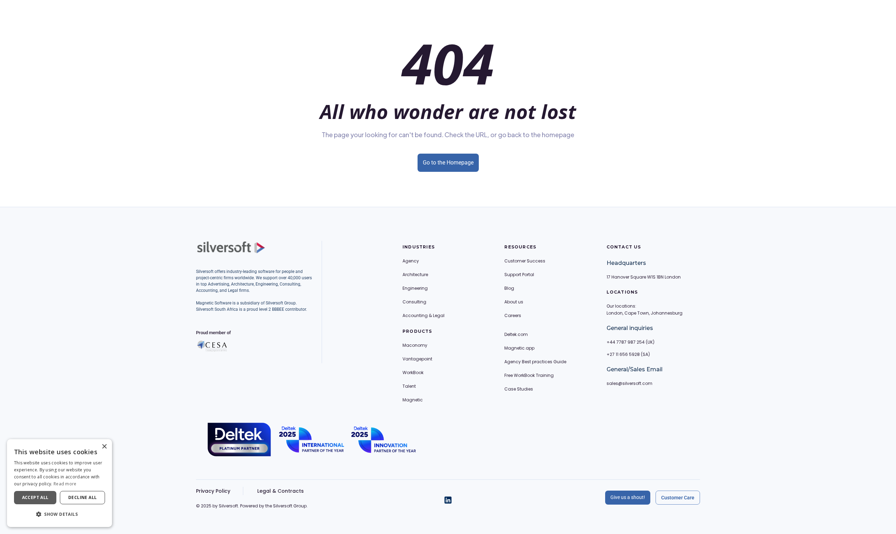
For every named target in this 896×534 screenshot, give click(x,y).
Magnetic (412, 400)
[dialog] (59, 483)
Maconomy (414, 345)
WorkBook (413, 372)
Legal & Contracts (280, 490)
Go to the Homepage (448, 162)
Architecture (415, 274)
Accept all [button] (35, 497)
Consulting (414, 302)
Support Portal (519, 274)
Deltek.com (516, 334)
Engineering (415, 288)
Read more (65, 484)
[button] (59, 514)
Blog (509, 288)
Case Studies (518, 389)
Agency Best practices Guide (535, 362)
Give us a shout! (627, 497)
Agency (410, 261)
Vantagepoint (417, 359)
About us (513, 302)
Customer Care (677, 497)
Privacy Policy (213, 490)
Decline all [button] (82, 497)
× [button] (104, 446)
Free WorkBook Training (529, 375)
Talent (409, 386)
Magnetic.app (519, 348)
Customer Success (524, 261)
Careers (512, 315)
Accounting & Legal (423, 315)
